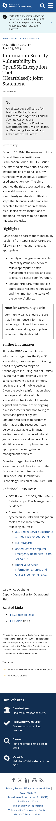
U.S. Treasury (28, 792)
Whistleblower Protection (28, 806)
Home (5, 38)
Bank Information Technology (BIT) (29, 669)
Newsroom (34, 38)
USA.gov (29, 788)
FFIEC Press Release (21, 615)
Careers (18, 739)
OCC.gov (18, 756)
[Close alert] (51, 22)
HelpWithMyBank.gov (26, 721)
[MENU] (51, 6)
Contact (43, 810)
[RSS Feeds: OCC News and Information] (41, 781)
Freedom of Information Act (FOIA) (28, 797)
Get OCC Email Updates (28, 814)
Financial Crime (17, 675)
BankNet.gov (21, 708)
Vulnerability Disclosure (22, 810)
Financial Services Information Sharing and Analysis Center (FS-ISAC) (31, 569)
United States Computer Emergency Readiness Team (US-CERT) (33, 553)
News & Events (18, 38)
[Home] (8, 723)
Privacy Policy (14, 788)
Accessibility (43, 788)
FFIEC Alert (15, 621)
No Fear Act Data (28, 801)
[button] (43, 6)
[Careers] (8, 741)
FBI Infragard (23, 543)
